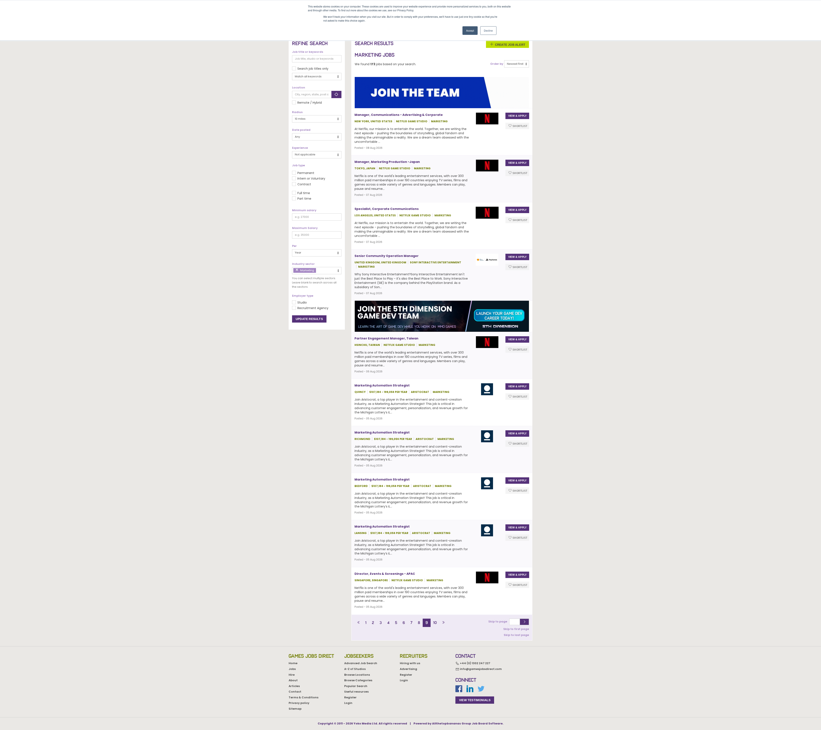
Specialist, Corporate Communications (386, 209)
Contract (304, 184)
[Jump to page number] (524, 622)
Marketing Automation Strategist (382, 385)
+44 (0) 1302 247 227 (474, 663)
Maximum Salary (305, 228)
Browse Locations (357, 675)
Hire (292, 675)
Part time (304, 198)
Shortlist (519, 125)
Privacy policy (299, 703)
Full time (303, 193)
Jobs (292, 669)
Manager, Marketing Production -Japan (387, 162)
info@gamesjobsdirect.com (480, 669)
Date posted (301, 130)
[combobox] (316, 270)
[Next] (443, 623)
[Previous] (359, 623)
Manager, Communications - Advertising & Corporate (398, 115)
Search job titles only (312, 68)
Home (293, 663)
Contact (295, 692)
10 (435, 622)
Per (294, 246)
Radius (297, 112)
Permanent (305, 173)
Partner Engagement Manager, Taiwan (386, 338)
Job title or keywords (307, 52)
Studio (302, 302)
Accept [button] (470, 30)
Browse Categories (358, 680)
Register (350, 697)
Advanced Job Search (360, 663)
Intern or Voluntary (311, 178)
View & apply (517, 115)
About (293, 680)
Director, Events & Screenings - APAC (384, 574)
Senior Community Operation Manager (386, 256)
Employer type (302, 296)
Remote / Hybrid (309, 102)
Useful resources (356, 692)
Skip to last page (516, 635)
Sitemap (295, 709)
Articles (294, 686)
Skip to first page (516, 629)
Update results (309, 319)
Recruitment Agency (312, 308)
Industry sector (303, 264)
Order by (496, 64)
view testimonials (474, 700)
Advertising (408, 669)
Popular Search (355, 686)
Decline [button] (488, 30)
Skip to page (498, 622)
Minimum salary (304, 210)
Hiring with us (410, 663)
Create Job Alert (509, 44)
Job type (298, 165)
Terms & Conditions (303, 697)
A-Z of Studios (355, 669)
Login (348, 703)
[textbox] (318, 270)
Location (298, 88)
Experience (300, 148)
